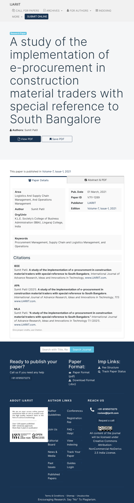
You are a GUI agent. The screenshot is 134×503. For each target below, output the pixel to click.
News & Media (52, 453)
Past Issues (51, 465)
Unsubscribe (83, 496)
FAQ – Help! (70, 431)
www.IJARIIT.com (95, 277)
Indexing (104, 10)
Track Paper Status (114, 371)
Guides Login (71, 465)
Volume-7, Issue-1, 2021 (56, 171)
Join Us (52, 429)
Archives (53, 10)
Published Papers (54, 476)
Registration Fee (74, 420)
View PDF (26, 139)
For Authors (79, 10)
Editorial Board (53, 442)
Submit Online (37, 16)
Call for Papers (27, 10)
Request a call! (106, 420)
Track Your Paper (73, 453)
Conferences (74, 410)
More (16, 16)
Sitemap (71, 496)
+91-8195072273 (20, 378)
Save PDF (57, 139)
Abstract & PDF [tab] (97, 180)
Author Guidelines (54, 412)
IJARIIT (15, 4)
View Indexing (72, 442)
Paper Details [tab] (40, 180)
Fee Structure (110, 367)
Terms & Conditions (54, 496)
